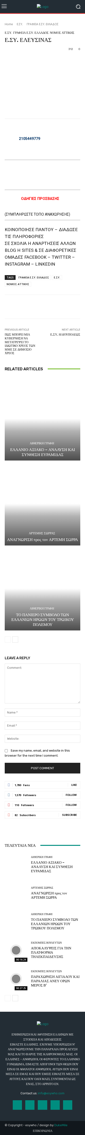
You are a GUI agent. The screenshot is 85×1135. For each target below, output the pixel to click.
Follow (71, 795)
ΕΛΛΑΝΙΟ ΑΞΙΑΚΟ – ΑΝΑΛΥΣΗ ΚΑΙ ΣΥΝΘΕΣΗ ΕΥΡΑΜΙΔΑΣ (42, 452)
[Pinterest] (55, 1105)
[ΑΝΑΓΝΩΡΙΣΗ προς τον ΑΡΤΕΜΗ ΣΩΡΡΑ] (42, 503)
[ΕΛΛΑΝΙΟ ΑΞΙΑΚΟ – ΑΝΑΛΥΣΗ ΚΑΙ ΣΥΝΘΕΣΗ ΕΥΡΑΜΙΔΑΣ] (42, 419)
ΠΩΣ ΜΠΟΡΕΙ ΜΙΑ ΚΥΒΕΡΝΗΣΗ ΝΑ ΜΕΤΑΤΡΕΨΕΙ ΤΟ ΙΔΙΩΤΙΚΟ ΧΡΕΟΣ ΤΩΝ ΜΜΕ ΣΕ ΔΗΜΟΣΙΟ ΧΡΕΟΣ (20, 344)
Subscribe (69, 815)
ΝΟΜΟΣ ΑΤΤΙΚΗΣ (62, 32)
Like (74, 785)
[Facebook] (17, 1105)
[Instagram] (29, 1105)
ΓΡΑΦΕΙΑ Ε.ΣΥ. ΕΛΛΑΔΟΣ (43, 24)
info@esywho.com (51, 1093)
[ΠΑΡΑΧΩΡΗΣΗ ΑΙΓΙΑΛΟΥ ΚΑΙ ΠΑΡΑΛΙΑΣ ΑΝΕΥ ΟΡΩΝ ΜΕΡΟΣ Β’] (16, 978)
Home (9, 24)
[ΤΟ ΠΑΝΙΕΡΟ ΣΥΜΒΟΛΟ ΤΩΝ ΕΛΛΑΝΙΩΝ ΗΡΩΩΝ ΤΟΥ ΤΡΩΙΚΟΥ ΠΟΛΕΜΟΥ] (42, 588)
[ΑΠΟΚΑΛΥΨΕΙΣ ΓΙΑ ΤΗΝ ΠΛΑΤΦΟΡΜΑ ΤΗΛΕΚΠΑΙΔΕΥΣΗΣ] (16, 950)
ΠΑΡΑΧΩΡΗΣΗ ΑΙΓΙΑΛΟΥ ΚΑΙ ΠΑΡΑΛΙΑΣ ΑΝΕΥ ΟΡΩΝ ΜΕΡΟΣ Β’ (55, 981)
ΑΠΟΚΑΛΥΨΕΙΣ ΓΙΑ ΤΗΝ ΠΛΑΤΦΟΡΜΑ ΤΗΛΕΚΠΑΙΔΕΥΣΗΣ (51, 952)
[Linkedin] (42, 1105)
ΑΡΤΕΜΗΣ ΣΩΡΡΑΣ (42, 533)
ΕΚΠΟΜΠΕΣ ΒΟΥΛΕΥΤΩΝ (46, 943)
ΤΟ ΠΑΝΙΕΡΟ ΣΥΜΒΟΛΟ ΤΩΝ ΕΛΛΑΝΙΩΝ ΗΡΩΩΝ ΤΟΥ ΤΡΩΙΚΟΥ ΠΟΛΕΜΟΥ (42, 619)
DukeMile (61, 1125)
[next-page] (15, 639)
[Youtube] (67, 1105)
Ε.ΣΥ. (20, 24)
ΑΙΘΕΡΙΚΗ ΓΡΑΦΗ (42, 443)
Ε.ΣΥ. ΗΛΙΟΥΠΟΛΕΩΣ (65, 334)
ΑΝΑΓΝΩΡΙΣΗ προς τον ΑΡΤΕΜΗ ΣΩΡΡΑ (42, 539)
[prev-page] (8, 639)
